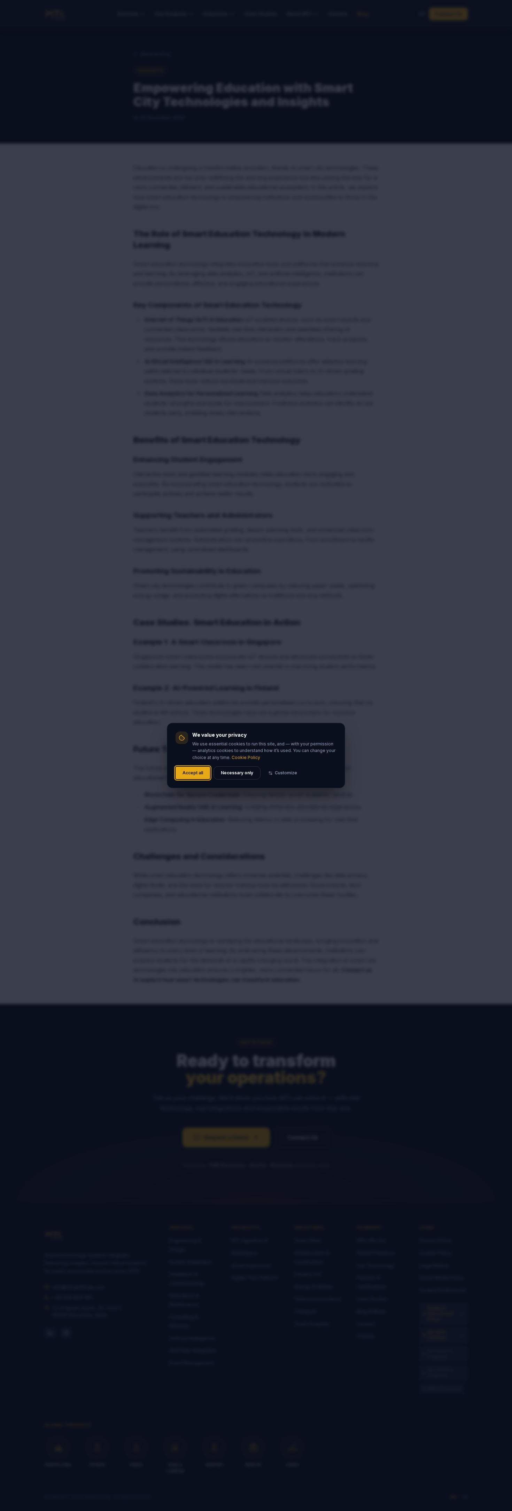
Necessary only (237, 772)
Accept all (193, 772)
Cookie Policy (246, 757)
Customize (286, 772)
